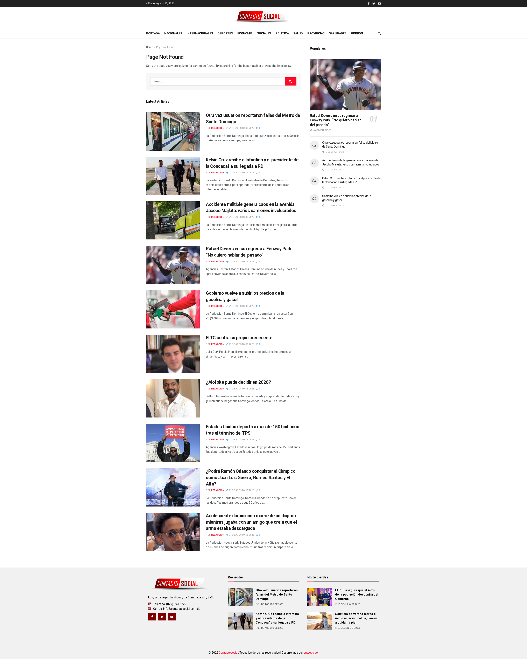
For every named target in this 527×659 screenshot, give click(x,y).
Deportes (225, 33)
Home (149, 47)
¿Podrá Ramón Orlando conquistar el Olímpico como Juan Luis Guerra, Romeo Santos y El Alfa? (250, 478)
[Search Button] (290, 81)
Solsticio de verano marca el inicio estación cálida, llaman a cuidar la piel (356, 618)
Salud (298, 33)
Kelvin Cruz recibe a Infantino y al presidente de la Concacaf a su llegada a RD (277, 618)
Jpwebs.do (311, 652)
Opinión (357, 33)
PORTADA (153, 33)
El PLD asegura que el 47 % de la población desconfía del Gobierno (356, 594)
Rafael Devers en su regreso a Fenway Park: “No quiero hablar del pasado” (335, 120)
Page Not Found (165, 47)
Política (282, 33)
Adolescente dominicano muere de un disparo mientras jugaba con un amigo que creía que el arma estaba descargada (251, 522)
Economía (245, 33)
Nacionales (173, 33)
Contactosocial (228, 652)
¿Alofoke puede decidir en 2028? (238, 382)
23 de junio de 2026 (348, 628)
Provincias (316, 33)
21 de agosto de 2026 (241, 128)
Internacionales (200, 33)
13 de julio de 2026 (348, 604)
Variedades (337, 33)
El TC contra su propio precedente (239, 337)
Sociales (264, 33)
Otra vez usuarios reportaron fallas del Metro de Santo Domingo (277, 594)
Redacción (217, 128)
